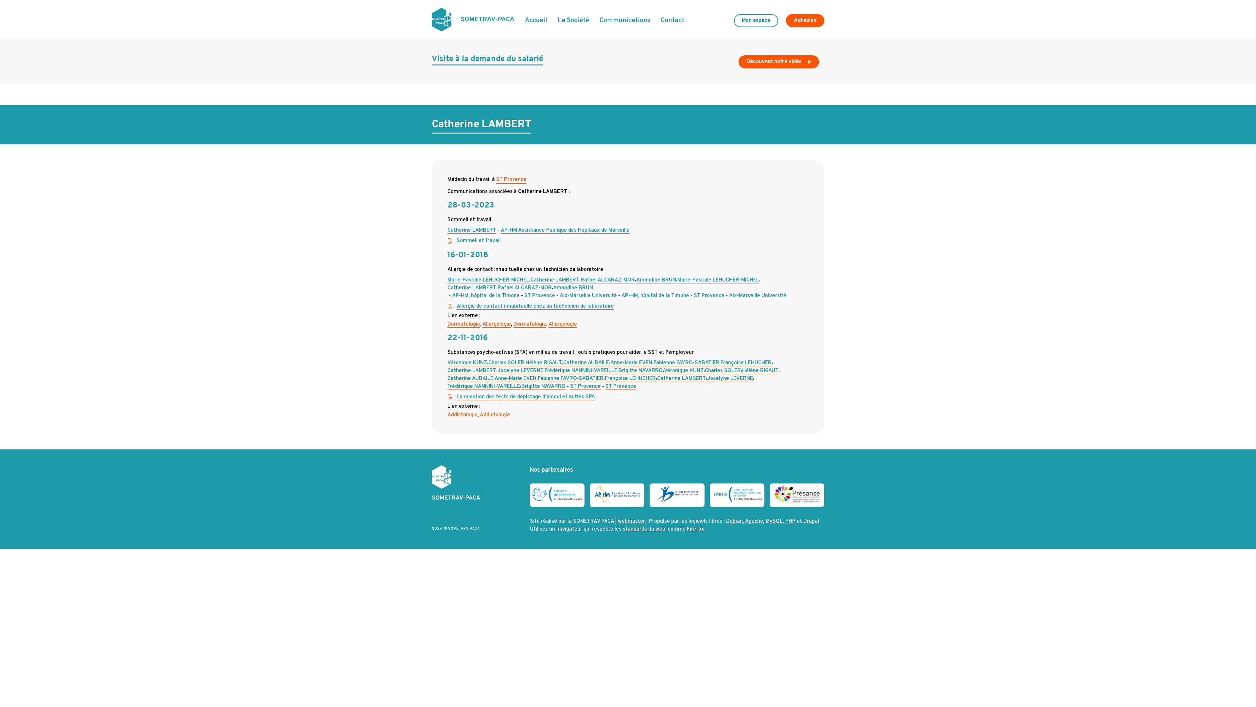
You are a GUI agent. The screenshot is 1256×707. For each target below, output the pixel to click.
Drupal (811, 521)
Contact (672, 20)
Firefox (695, 529)
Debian (734, 521)
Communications (625, 20)
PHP (790, 521)
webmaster (631, 521)
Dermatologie (463, 324)
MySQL (774, 521)
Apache (754, 521)
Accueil (536, 20)
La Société (573, 20)
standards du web (644, 529)
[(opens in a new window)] (557, 500)
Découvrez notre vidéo (774, 62)
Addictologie (462, 415)
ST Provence (511, 179)
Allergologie (496, 324)
